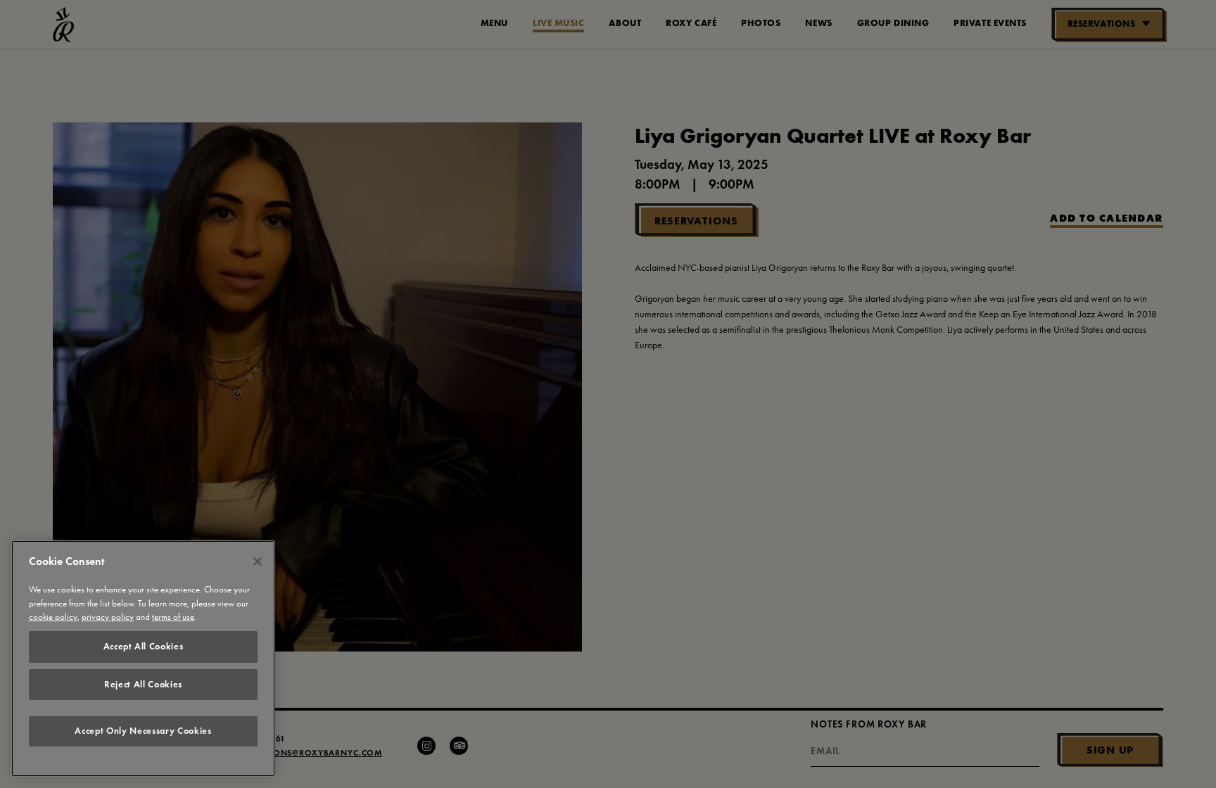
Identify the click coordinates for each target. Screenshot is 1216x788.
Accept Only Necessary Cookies (143, 731)
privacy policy (108, 617)
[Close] (257, 561)
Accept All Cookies (143, 646)
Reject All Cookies (143, 684)
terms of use (173, 617)
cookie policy (53, 617)
